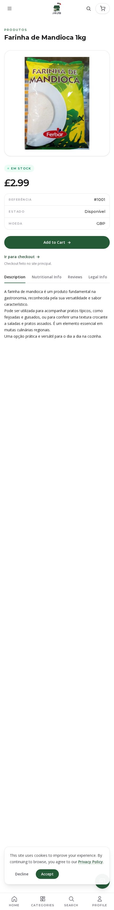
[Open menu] (9, 8)
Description (14, 276)
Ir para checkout (22, 256)
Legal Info (98, 276)
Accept (47, 873)
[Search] (88, 8)
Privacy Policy (90, 861)
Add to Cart (57, 242)
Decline (21, 873)
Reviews (75, 276)
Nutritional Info (47, 276)
